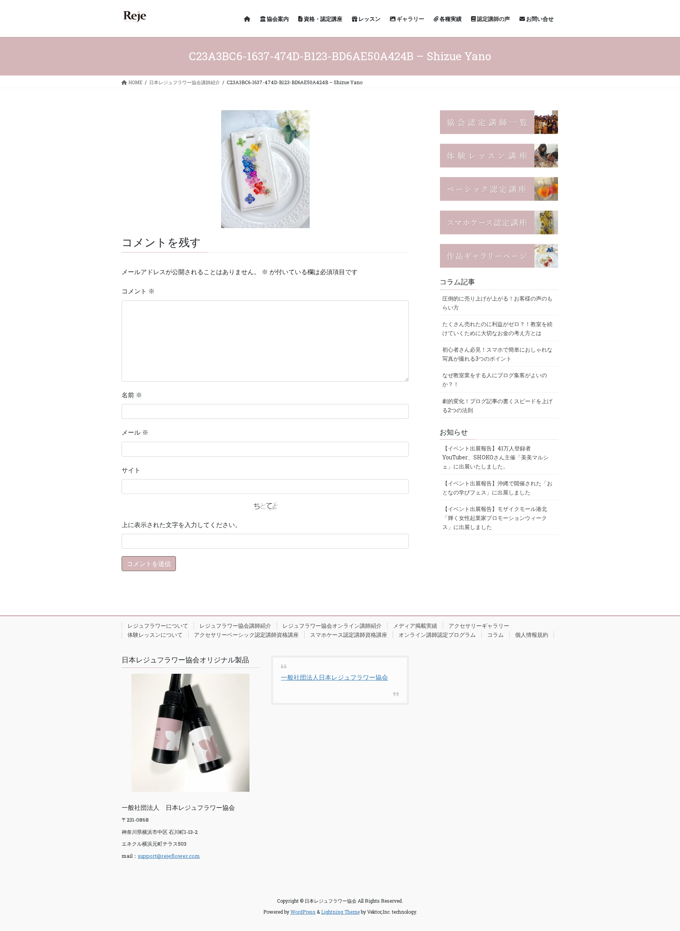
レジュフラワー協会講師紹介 (235, 625)
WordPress (303, 912)
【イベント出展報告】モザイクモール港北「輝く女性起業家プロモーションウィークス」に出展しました (494, 518)
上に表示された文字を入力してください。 (181, 524)
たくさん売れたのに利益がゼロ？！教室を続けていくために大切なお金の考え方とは (497, 328)
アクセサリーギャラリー (479, 625)
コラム (495, 634)
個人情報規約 (531, 634)
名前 (132, 395)
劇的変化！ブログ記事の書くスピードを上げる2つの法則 (497, 405)
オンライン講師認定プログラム (437, 634)
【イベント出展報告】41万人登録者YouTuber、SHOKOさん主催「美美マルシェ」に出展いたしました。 (495, 457)
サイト (131, 470)
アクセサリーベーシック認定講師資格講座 (246, 634)
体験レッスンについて (155, 634)
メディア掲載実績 (415, 625)
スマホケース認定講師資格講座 (348, 634)
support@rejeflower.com (169, 855)
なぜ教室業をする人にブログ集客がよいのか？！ (494, 379)
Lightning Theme (340, 912)
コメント (138, 291)
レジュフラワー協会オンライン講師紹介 (332, 625)
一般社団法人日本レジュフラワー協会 (334, 677)
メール (135, 432)
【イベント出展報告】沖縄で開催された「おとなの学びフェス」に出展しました (497, 487)
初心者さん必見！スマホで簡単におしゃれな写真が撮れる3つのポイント (497, 354)
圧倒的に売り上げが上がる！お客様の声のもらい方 (497, 303)
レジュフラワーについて (158, 625)
